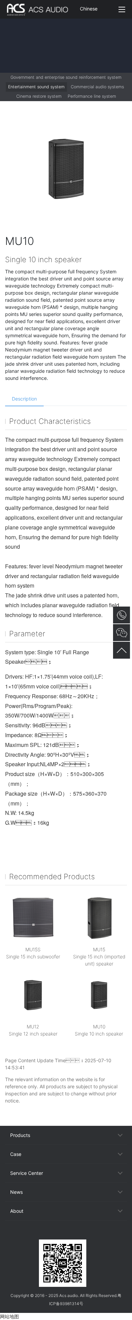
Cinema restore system (39, 96)
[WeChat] (66, 1233)
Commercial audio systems (97, 86)
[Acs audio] (41, 9)
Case (15, 1154)
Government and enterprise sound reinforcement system (66, 77)
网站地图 (9, 1316)
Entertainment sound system (36, 86)
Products (20, 1135)
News (16, 1192)
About (16, 1211)
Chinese (88, 9)
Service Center (26, 1173)
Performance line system (92, 96)
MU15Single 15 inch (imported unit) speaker (99, 956)
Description (24, 399)
